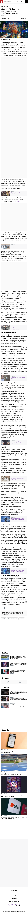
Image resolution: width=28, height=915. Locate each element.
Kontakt (14, 895)
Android (19, 612)
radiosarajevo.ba (18, 910)
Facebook (13, 613)
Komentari (5, 678)
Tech (7, 6)
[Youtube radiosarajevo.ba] (19, 905)
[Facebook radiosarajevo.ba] (8, 905)
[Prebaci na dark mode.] (17, 1)
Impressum (14, 893)
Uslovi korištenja (14, 901)
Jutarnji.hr (17, 201)
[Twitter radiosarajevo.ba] (12, 905)
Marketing (14, 890)
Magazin (3, 6)
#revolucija (22, 618)
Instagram (17, 613)
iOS (22, 612)
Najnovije (5, 730)
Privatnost (14, 898)
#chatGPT (3, 618)
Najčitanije (5, 653)
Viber (5, 614)
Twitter (9, 613)
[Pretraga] (19, 1)
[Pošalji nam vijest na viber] (16, 905)
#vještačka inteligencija (12, 618)
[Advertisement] (14, 117)
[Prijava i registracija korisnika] (21, 1)
